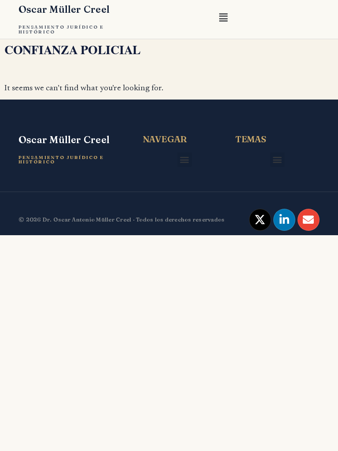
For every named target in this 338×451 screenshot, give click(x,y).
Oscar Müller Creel (64, 9)
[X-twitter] (260, 220)
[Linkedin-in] (284, 220)
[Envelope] (309, 220)
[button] (223, 19)
